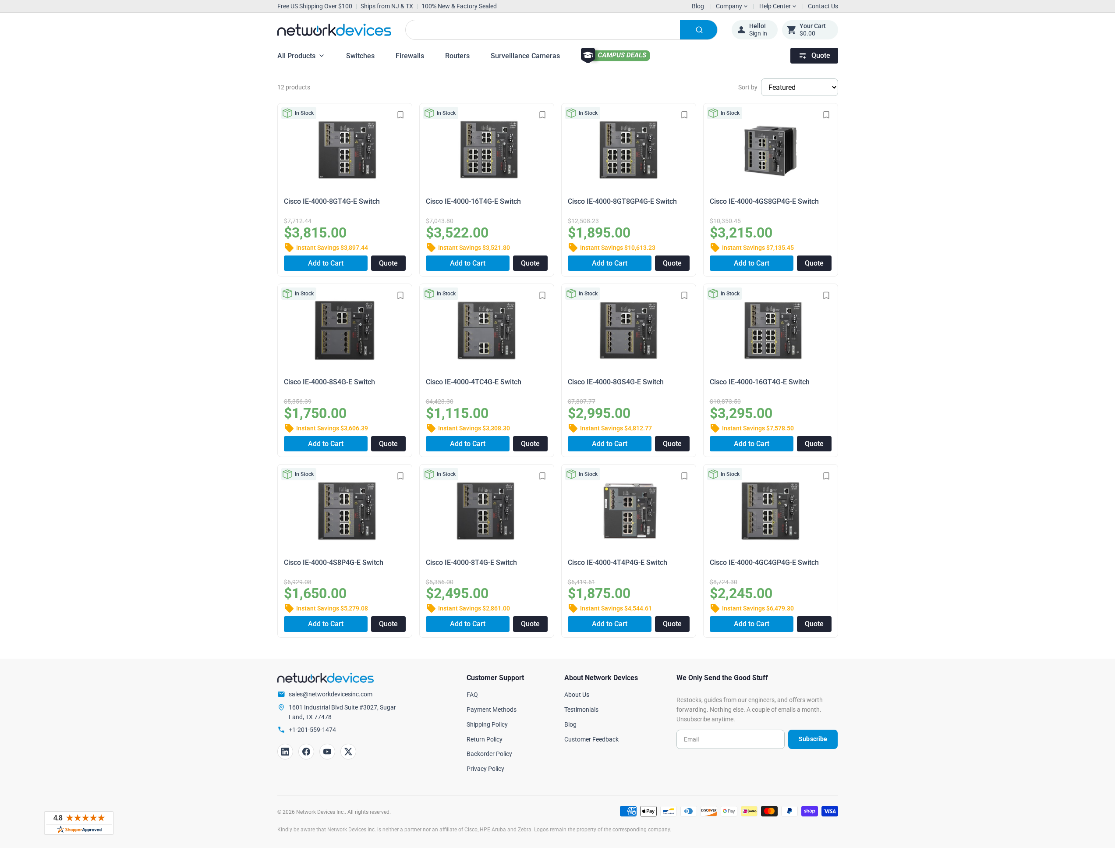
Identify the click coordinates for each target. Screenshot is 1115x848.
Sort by (747, 87)
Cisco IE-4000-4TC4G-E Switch (473, 382)
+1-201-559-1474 (312, 729)
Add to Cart (325, 263)
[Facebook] (306, 751)
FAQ (472, 694)
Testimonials (581, 709)
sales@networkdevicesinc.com (330, 694)
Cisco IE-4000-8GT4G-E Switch (332, 201)
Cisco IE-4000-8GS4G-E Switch (616, 382)
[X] (348, 751)
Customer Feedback (591, 739)
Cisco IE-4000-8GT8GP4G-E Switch (622, 201)
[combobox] (561, 29)
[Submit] (698, 29)
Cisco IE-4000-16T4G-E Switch (473, 201)
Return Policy (485, 739)
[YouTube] (327, 751)
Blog (698, 6)
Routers (457, 56)
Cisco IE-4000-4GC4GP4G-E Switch (764, 562)
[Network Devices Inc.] (334, 30)
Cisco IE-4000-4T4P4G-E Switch (617, 562)
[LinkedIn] (285, 751)
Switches (360, 56)
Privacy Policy (485, 768)
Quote (820, 55)
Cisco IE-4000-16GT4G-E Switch (760, 382)
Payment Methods (492, 709)
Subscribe (813, 738)
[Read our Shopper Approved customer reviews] (79, 823)
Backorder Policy (489, 753)
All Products (296, 56)
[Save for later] (400, 115)
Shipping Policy (487, 724)
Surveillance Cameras (525, 56)
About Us (576, 694)
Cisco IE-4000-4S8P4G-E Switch (333, 562)
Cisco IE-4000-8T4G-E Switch (471, 562)
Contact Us (823, 6)
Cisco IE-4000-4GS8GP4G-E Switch (764, 201)
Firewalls (410, 56)
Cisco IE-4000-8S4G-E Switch (329, 382)
